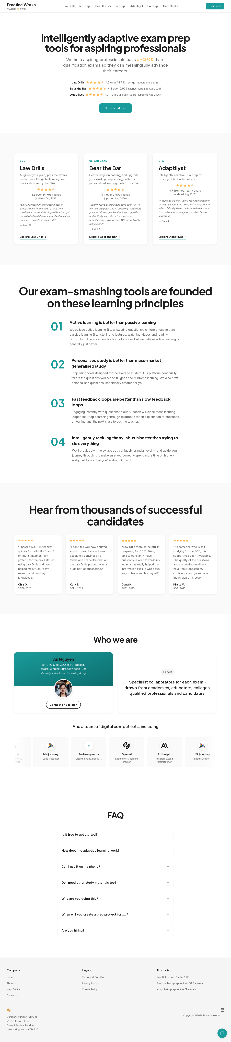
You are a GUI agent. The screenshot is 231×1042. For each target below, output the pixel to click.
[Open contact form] (222, 1033)
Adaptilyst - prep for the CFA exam (176, 989)
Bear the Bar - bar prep (110, 6)
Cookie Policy (90, 989)
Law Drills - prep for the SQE (173, 977)
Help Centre (171, 6)
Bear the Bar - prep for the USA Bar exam (180, 983)
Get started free (115, 108)
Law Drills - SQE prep (76, 6)
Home (10, 977)
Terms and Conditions (94, 977)
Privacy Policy (90, 983)
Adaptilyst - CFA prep (144, 6)
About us (12, 983)
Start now (215, 6)
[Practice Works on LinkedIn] (222, 1010)
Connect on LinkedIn (63, 704)
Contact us (13, 995)
